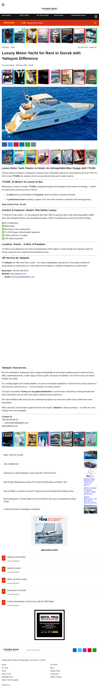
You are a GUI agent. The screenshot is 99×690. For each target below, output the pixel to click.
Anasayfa (5, 47)
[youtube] (90, 650)
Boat (52, 668)
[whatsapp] (94, 650)
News (13, 47)
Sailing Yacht (55, 671)
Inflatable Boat (7, 677)
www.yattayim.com (18, 274)
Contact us (6, 685)
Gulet (4, 671)
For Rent (53, 665)
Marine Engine (55, 677)
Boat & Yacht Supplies (10, 680)
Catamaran (54, 674)
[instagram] (85, 650)
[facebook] (4, 144)
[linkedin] (16, 144)
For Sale (5, 668)
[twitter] (10, 144)
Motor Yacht (6, 674)
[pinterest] (22, 144)
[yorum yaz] (33, 144)
